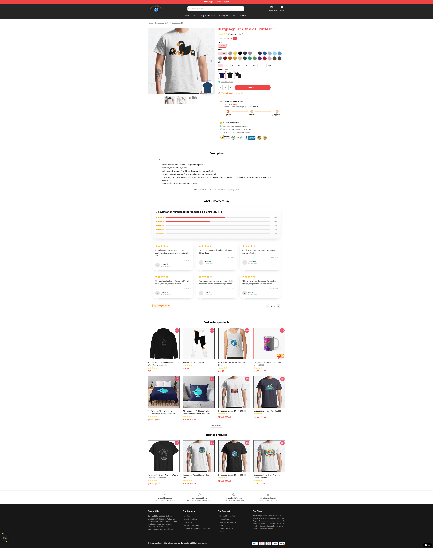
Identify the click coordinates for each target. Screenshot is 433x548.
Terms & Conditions (190, 519)
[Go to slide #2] (181, 100)
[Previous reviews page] (268, 306)
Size (219, 62)
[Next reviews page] (278, 306)
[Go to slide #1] (169, 100)
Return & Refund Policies (227, 522)
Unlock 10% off (5, 538)
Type (220, 42)
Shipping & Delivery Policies (228, 516)
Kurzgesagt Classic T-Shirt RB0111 (232, 411)
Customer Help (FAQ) (226, 528)
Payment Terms (224, 519)
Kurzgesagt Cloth (162, 23)
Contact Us (222, 525)
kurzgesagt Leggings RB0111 (195, 362)
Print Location (223, 69)
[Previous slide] (151, 61)
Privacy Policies (189, 522)
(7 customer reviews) (235, 34)
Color (220, 49)
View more (216, 425)
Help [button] (429, 545)
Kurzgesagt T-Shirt (179, 23)
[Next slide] (211, 61)
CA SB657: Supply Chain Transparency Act (198, 528)
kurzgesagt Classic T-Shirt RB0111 (232, 475)
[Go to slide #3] (193, 100)
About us (187, 516)
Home (150, 23)
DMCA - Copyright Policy (192, 525)
